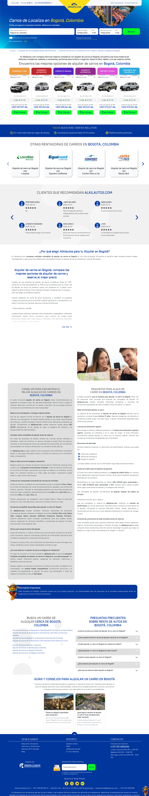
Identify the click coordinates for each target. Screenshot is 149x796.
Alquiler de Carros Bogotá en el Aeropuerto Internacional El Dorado (38, 638)
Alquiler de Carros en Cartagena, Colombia (29, 653)
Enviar (91, 767)
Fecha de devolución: (106, 30)
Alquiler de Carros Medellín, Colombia (27, 645)
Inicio (13, 51)
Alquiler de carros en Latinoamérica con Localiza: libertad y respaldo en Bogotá (89, 51)
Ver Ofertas (20, 112)
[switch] (11, 38)
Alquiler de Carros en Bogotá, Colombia (27, 650)
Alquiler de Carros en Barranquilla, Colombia (29, 648)
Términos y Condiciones (31, 746)
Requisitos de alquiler (30, 744)
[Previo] (12, 217)
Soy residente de (15, 41)
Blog (23, 752)
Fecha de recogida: (82, 30)
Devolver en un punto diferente (25, 38)
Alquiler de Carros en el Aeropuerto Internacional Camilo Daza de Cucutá (40, 641)
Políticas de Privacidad (30, 749)
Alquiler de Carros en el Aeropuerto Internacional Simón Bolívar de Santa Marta (42, 630)
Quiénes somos (72, 744)
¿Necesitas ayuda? (73, 749)
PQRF (68, 746)
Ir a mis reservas (72, 752)
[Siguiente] (137, 217)
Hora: (93, 30)
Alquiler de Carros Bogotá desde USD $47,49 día (37, 51)
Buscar (131, 31)
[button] (15, 3)
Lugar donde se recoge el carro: (18, 30)
